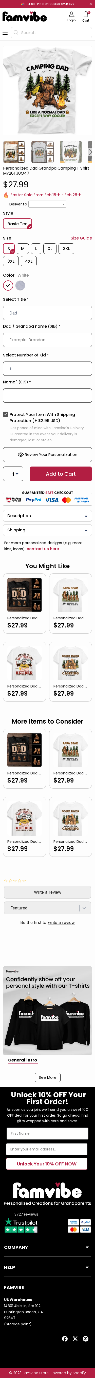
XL (50, 248)
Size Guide (81, 238)
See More (47, 1077)
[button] (47, 300)
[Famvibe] (25, 16)
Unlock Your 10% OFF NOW (47, 1164)
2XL (66, 248)
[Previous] (4, 152)
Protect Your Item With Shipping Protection (42, 418)
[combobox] (51, 32)
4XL (28, 261)
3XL (10, 261)
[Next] (91, 152)
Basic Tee (17, 224)
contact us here (42, 548)
